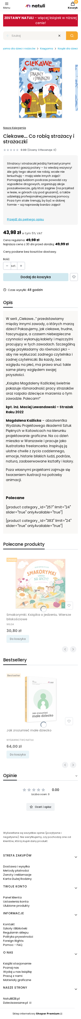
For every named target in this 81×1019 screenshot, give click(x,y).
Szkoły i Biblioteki (15, 928)
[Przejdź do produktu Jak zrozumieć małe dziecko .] (40, 699)
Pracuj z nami (12, 976)
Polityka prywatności (18, 937)
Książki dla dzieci (68, 48)
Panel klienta (12, 897)
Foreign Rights (13, 941)
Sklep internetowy (36, 1013)
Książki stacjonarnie (17, 963)
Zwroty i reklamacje (17, 875)
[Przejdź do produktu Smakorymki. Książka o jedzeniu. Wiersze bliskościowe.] (40, 583)
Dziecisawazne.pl (16, 1003)
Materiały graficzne (17, 980)
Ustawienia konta (16, 901)
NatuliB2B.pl (11, 998)
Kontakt (9, 924)
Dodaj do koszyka (36, 277)
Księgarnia (46, 48)
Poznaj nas (11, 967)
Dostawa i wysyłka (16, 866)
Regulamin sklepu (16, 932)
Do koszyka (18, 639)
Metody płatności (16, 870)
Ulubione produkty (16, 906)
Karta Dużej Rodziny (17, 879)
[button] (72, 35)
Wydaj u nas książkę (17, 972)
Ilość (6, 259)
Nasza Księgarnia (14, 128)
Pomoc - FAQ (12, 945)
